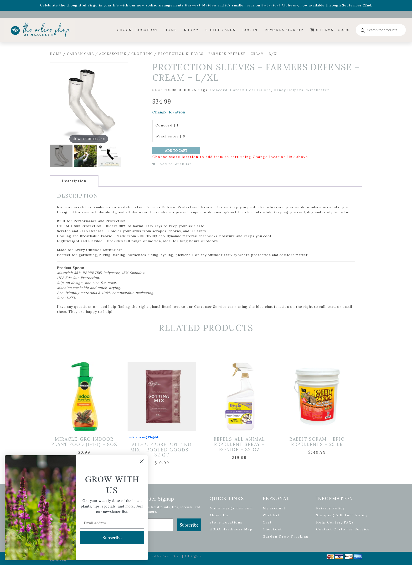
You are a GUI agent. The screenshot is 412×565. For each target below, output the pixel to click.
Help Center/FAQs (335, 522)
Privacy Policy (330, 508)
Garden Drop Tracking (286, 536)
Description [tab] (74, 181)
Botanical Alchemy (279, 5)
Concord (218, 90)
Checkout (272, 529)
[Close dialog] (142, 461)
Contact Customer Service (343, 529)
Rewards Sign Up (284, 30)
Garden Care (80, 54)
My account (274, 508)
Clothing (142, 54)
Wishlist (271, 515)
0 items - (332, 30)
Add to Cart (176, 150)
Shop (189, 30)
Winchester (318, 90)
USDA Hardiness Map (231, 529)
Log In (250, 30)
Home (171, 30)
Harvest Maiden (200, 5)
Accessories (112, 54)
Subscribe (189, 525)
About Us (219, 515)
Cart (267, 522)
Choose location (137, 30)
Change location (168, 112)
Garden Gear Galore (250, 90)
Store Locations (226, 522)
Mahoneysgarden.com (231, 508)
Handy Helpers (289, 90)
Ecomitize (172, 556)
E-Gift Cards (220, 30)
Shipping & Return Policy (342, 515)
